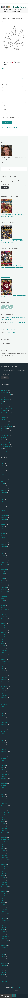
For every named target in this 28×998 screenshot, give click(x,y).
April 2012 (3, 769)
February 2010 (4, 828)
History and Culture (5, 430)
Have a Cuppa (4, 428)
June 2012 (3, 765)
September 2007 (5, 893)
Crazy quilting (4, 410)
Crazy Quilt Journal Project (7, 408)
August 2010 (3, 814)
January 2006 (4, 938)
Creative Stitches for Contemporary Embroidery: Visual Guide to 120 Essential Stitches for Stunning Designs (13, 240)
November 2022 (4, 544)
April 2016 (3, 670)
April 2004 (3, 977)
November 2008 (4, 862)
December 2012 (4, 751)
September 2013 (5, 731)
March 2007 (3, 907)
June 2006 (3, 927)
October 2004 (4, 965)
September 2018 (5, 625)
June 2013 (3, 738)
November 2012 (4, 754)
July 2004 (3, 970)
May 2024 (3, 503)
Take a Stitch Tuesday (6, 446)
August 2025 (3, 481)
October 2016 (4, 659)
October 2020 (4, 594)
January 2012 (4, 776)
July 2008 (3, 871)
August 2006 (3, 922)
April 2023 (3, 533)
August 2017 (3, 636)
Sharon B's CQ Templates (6, 442)
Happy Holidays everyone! (10, 21)
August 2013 (3, 733)
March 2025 (3, 486)
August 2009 (3, 841)
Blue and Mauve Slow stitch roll (12, 326)
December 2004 (4, 963)
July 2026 (3, 463)
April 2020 (3, 605)
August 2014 (3, 706)
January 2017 (4, 652)
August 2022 (3, 551)
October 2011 (4, 783)
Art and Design (4, 392)
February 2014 (4, 720)
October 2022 (4, 546)
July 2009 (3, 844)
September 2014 (5, 704)
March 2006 (3, 934)
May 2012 (3, 767)
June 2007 (3, 900)
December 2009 (4, 832)
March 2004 (3, 979)
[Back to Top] (14, 995)
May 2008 (3, 875)
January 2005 (4, 961)
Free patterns (9, 9)
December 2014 (4, 697)
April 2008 (3, 877)
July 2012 (3, 762)
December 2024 (4, 488)
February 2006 (4, 936)
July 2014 (3, 708)
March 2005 (3, 958)
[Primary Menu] (25, 1)
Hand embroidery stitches (7, 426)
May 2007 (3, 902)
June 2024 (3, 501)
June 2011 (3, 792)
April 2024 (3, 506)
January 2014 (4, 722)
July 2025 (3, 483)
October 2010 (4, 810)
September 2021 (5, 571)
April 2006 (3, 931)
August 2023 (3, 524)
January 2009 (4, 857)
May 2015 (3, 693)
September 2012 (5, 758)
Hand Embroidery (5, 424)
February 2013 (4, 747)
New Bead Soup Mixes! (10, 332)
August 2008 (3, 868)
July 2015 (3, 690)
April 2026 (3, 470)
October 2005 (4, 945)
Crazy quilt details (5, 406)
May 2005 (3, 954)
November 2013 (4, 727)
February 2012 (4, 774)
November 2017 (4, 632)
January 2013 (4, 749)
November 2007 (4, 889)
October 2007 (4, 891)
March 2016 (3, 672)
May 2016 (3, 668)
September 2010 (5, 812)
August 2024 (3, 497)
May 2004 (3, 974)
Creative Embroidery (5, 412)
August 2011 (3, 787)
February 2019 (4, 616)
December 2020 (4, 589)
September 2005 (5, 947)
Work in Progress (5, 451)
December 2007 (4, 886)
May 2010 (3, 821)
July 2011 (3, 790)
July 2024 (3, 499)
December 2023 (4, 515)
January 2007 (4, 911)
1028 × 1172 (6, 20)
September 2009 (5, 839)
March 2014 (3, 717)
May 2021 (3, 578)
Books (2, 401)
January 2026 (4, 477)
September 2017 (5, 634)
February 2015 (4, 695)
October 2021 (4, 569)
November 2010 (4, 808)
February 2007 (4, 909)
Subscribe (5, 187)
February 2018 (4, 630)
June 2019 (3, 614)
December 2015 (4, 679)
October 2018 (4, 623)
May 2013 (3, 740)
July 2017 (3, 639)
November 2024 (4, 490)
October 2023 (4, 519)
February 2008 (4, 882)
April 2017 (3, 645)
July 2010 (3, 817)
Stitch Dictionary (4, 444)
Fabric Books (4, 417)
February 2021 (4, 585)
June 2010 (3, 819)
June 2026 (3, 465)
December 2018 (4, 618)
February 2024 (4, 510)
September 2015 (5, 686)
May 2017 (3, 643)
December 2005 (4, 940)
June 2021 (3, 576)
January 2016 (4, 677)
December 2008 (4, 859)
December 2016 (4, 654)
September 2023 (5, 522)
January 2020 (4, 612)
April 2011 (3, 796)
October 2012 (4, 756)
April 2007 (3, 904)
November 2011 (4, 781)
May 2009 (3, 848)
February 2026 (4, 474)
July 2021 (3, 573)
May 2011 (3, 794)
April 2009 (3, 850)
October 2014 (4, 702)
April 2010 (3, 823)
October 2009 (4, 837)
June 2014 (3, 711)
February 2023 (4, 537)
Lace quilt (3, 433)
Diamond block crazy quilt (7, 415)
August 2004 (3, 968)
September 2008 (5, 866)
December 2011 (4, 778)
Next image (23, 78)
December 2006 (4, 913)
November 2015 (4, 681)
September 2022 (5, 549)
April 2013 (3, 742)
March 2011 (3, 799)
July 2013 (3, 736)
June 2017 (3, 641)
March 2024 (3, 508)
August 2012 (3, 760)
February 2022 (4, 560)
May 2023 (3, 531)
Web (2, 448)
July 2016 (3, 666)
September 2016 (5, 661)
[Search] (3, 169)
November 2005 (4, 943)
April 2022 (3, 555)
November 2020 (4, 591)
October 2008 (4, 864)
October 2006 (4, 918)
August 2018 (3, 627)
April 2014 (3, 715)
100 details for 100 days (6, 388)
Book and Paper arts (5, 399)
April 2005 (3, 956)
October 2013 (4, 729)
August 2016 (3, 663)
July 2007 (3, 898)
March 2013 (3, 745)
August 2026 (3, 461)
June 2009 (3, 846)
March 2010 (3, 826)
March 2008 (3, 880)
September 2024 (5, 495)
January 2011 (4, 803)
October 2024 (4, 492)
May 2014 (3, 713)
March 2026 (3, 472)
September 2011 (5, 785)
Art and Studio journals (6, 394)
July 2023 (3, 526)
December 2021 (4, 564)
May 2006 (3, 929)
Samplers (3, 439)
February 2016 (4, 675)
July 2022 (3, 553)
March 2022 (3, 558)
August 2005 (3, 949)
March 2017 (3, 648)
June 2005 (3, 952)
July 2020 (3, 600)
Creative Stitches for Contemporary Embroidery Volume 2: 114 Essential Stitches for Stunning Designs (12, 214)
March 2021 (3, 582)
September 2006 (5, 920)
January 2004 (4, 981)
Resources (3, 437)
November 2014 (4, 699)
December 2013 (4, 724)
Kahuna (13, 987)
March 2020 (3, 607)
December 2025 (4, 479)
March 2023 (3, 535)
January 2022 (4, 562)
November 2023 (4, 517)
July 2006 (3, 925)
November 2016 (4, 657)
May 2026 (3, 467)
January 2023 (4, 540)
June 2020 (3, 603)
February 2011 (4, 801)
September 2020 (5, 596)
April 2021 (3, 580)
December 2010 (4, 805)
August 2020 (3, 598)
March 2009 (3, 853)
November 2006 (4, 916)
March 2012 (3, 772)
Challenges (3, 403)
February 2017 (4, 650)
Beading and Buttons (5, 397)
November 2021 (4, 567)
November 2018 (4, 621)
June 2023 (3, 528)
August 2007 (3, 895)
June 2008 (3, 873)
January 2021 (4, 587)
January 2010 (4, 830)
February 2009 (4, 855)
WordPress (18, 987)
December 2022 (4, 542)
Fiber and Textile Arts (5, 419)
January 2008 (4, 884)
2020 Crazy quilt (4, 390)
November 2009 (4, 835)
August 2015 (3, 688)
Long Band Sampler (5, 435)
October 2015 (4, 684)
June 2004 (3, 972)
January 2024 (4, 512)
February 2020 (4, 609)
